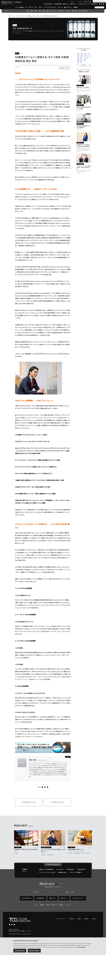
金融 (80, 10)
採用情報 (86, 918)
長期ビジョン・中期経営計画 (46, 869)
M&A (36, 7)
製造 (28, 10)
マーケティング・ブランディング (49, 7)
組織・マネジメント (68, 7)
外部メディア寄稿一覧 (51, 905)
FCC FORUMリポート (21, 16)
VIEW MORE (83, 65)
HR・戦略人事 (69, 869)
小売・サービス (54, 10)
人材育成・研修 (80, 869)
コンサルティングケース (84, 4)
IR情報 (78, 918)
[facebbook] (45, 787)
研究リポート (73, 4)
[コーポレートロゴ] (53, 864)
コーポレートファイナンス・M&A (47, 872)
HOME (9, 16)
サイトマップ (68, 905)
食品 (44, 10)
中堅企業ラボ (94, 4)
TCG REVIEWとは (47, 4)
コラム (13, 16)
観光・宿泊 (85, 10)
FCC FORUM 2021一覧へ (57, 802)
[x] (42, 787)
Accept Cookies (19, 950)
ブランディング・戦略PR (75, 872)
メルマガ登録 (79, 1)
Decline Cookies (34, 950)
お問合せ (73, 1)
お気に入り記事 (88, 1)
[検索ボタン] (95, 7)
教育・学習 (74, 10)
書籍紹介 (42, 905)
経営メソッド (66, 4)
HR (25, 7)
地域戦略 (75, 7)
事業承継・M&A (62, 872)
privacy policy (82, 947)
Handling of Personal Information (25, 940)
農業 (48, 10)
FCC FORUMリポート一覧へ (28, 802)
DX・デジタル (60, 869)
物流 (36, 10)
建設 (32, 10)
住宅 (40, 10)
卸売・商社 (61, 10)
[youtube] (14, 924)
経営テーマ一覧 (70, 892)
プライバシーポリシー (61, 918)
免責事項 (61, 905)
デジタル (40, 7)
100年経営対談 (58, 4)
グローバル (60, 7)
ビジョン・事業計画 (20, 7)
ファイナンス (30, 7)
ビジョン (18, 67)
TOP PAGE (36, 892)
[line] (47, 787)
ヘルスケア (67, 10)
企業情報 (71, 918)
